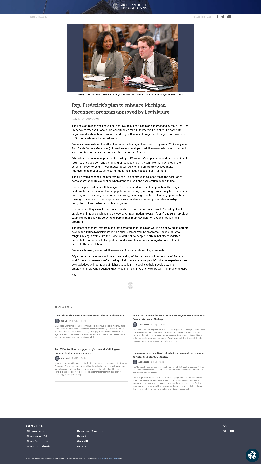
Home (32, 17)
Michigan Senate (83, 436)
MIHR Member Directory (36, 431)
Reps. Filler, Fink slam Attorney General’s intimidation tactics (90, 315)
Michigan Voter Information (37, 441)
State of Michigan (84, 441)
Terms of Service (114, 459)
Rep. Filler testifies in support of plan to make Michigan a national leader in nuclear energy (88, 351)
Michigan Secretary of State (37, 436)
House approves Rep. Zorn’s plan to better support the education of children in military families (169, 354)
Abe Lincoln (66, 321)
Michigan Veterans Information (39, 446)
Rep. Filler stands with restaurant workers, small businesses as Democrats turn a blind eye (169, 317)
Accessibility (82, 446)
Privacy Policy (101, 459)
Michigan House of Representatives (90, 431)
